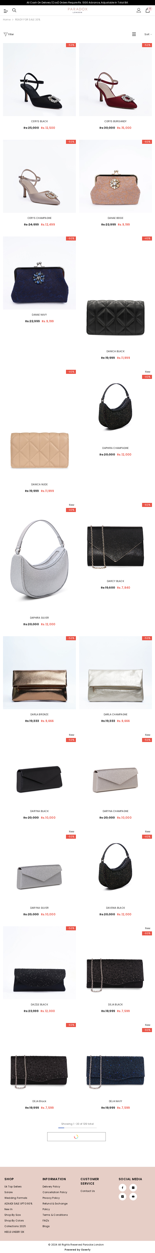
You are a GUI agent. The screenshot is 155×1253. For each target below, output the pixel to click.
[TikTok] (122, 1196)
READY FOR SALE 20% (27, 19)
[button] (134, 34)
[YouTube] (133, 1196)
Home (6, 19)
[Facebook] (122, 1188)
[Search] (14, 10)
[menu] (5, 10)
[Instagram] (133, 1188)
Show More (76, 1136)
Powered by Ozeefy (77, 1249)
